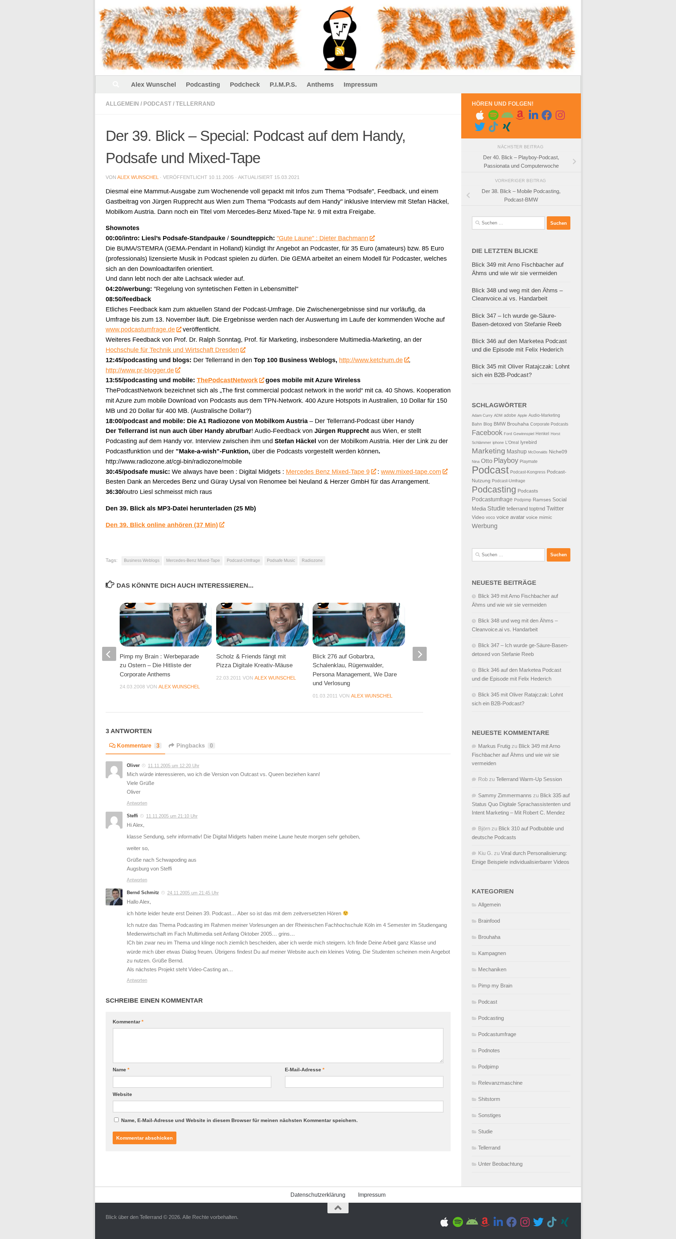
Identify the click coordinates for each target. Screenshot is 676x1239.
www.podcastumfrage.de (140, 329)
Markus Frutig (494, 746)
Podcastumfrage (492, 499)
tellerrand (517, 509)
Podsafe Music (281, 560)
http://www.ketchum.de (371, 360)
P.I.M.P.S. (283, 84)
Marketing (488, 451)
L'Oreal (512, 442)
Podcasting (203, 84)
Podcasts (528, 491)
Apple (522, 415)
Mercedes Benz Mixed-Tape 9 (328, 471)
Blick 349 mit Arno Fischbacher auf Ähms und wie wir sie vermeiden (516, 754)
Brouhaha (518, 424)
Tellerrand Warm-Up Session (529, 779)
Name (121, 1069)
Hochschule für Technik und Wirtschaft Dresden (172, 349)
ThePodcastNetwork (227, 380)
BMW (500, 424)
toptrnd (537, 509)
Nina (476, 461)
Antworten (137, 803)
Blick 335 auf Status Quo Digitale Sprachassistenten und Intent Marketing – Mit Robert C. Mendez (521, 804)
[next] (420, 654)
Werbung (484, 525)
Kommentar (128, 1021)
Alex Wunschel (153, 84)
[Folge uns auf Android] (506, 115)
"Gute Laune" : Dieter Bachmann (322, 238)
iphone (498, 442)
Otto (486, 461)
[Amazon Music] (520, 115)
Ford (508, 434)
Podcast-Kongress (527, 472)
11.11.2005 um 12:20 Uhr (173, 765)
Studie (496, 508)
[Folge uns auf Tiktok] (493, 127)
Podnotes (489, 1050)
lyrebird (528, 442)
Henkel (542, 433)
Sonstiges (489, 1115)
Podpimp (522, 499)
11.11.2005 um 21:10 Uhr (172, 816)
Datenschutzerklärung (317, 1195)
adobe (510, 415)
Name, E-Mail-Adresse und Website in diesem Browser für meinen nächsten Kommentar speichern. (239, 1120)
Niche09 (558, 451)
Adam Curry (482, 415)
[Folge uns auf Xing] (506, 127)
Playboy (506, 460)
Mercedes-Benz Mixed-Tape (193, 560)
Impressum (360, 84)
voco (490, 517)
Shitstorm (489, 1099)
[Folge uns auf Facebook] (547, 115)
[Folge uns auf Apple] (480, 115)
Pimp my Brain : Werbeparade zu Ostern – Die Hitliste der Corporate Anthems (159, 665)
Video (478, 517)
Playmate (529, 461)
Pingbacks (194, 746)
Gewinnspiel (523, 434)
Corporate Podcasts (549, 424)
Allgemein (122, 104)
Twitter (555, 508)
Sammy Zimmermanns (505, 795)
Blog (487, 424)
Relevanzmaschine (500, 1083)
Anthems (320, 84)
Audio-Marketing (544, 415)
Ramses (542, 499)
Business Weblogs (141, 560)
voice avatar (510, 517)
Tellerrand (195, 104)
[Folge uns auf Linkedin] (533, 115)
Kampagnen (492, 953)
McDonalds (537, 452)
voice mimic (539, 517)
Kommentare (138, 746)
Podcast (157, 104)
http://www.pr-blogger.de (140, 370)
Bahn (477, 424)
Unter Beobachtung (500, 1164)
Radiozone (312, 560)
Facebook (487, 432)
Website (122, 1094)
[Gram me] (560, 115)
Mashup (517, 451)
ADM (498, 415)
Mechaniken (492, 969)
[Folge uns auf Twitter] (480, 127)
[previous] (109, 654)
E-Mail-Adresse (304, 1069)
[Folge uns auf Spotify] (493, 115)
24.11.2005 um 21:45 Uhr (193, 893)
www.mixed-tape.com (411, 471)
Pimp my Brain (495, 986)
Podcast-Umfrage (243, 560)
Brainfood (489, 921)
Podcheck (245, 84)
